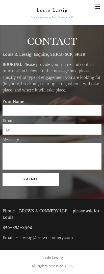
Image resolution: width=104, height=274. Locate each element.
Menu (98, 6)
